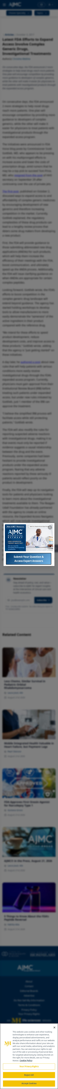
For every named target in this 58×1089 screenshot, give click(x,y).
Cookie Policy (26, 1060)
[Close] (54, 1027)
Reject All (29, 1075)
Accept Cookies (29, 1083)
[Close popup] (50, 527)
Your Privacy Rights (28, 1066)
